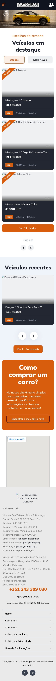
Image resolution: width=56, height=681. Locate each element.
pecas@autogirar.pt (26, 546)
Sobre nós (11, 620)
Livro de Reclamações (17, 648)
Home (8, 613)
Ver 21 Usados (28, 228)
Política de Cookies (16, 634)
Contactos (11, 627)
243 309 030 (28, 589)
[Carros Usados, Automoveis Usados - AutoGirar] (28, 5)
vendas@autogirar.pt (28, 538)
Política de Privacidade (18, 641)
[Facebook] (25, 673)
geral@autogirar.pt (32, 542)
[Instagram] (32, 673)
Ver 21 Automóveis (28, 349)
